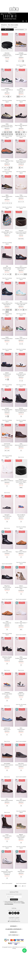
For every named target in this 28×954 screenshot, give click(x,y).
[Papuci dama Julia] (7, 504)
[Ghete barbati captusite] (21, 752)
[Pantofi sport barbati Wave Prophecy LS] (21, 148)
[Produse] (2, 14)
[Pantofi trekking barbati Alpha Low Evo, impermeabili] (21, 255)
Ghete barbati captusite (21, 765)
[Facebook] (10, 913)
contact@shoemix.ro (15, 921)
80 (22, 886)
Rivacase (7, 230)
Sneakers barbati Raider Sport (21, 55)
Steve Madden (7, 763)
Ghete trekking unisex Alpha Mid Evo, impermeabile (7, 303)
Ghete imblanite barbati (7, 800)
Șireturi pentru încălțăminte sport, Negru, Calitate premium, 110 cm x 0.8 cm (7, 55)
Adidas (21, 88)
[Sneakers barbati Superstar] (21, 77)
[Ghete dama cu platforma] (7, 468)
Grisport (7, 372)
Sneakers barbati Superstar (21, 90)
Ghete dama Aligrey (21, 800)
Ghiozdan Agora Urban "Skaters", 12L (7, 232)
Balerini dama (7, 729)
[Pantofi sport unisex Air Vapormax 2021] (7, 859)
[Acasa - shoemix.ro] (14, 9)
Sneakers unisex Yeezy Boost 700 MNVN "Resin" (7, 126)
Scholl (21, 550)
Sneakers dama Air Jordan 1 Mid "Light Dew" (21, 303)
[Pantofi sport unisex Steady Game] (21, 362)
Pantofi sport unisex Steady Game (21, 374)
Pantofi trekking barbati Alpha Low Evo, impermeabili (21, 268)
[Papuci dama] (7, 646)
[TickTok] (15, 913)
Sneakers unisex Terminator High (7, 268)
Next (7, 799)
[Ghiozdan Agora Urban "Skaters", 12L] (7, 220)
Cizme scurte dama (7, 551)
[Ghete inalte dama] (7, 823)
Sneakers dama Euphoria (7, 765)
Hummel (21, 372)
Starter (7, 337)
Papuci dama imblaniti (21, 551)
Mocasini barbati (7, 587)
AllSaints (21, 586)
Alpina (7, 195)
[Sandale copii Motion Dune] (7, 681)
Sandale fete (21, 516)
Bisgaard (21, 834)
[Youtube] (12, 913)
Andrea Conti (7, 728)
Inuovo (7, 834)
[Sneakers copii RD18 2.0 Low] (7, 77)
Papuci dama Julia (7, 516)
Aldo (21, 870)
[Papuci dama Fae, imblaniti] (7, 610)
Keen (21, 124)
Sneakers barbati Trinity (21, 196)
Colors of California (21, 514)
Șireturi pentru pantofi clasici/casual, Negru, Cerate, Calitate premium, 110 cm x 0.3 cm (21, 481)
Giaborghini (7, 514)
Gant (7, 550)
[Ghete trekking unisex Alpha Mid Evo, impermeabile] (7, 291)
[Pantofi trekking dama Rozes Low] (7, 397)
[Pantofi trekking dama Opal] (7, 184)
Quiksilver (21, 692)
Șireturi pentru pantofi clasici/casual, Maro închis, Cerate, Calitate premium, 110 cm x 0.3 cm (21, 232)
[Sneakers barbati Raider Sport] (21, 42)
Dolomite (21, 408)
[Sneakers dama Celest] (7, 433)
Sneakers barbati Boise (7, 338)
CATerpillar (21, 53)
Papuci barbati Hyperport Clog (21, 126)
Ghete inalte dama (7, 836)
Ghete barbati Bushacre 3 (21, 445)
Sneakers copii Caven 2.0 (21, 338)
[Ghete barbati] (21, 859)
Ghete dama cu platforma (7, 480)
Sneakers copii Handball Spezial (21, 659)
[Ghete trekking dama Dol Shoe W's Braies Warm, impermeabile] (21, 397)
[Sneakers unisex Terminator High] (7, 255)
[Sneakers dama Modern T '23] (21, 610)
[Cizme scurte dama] (7, 539)
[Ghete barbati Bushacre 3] (21, 433)
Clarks (21, 443)
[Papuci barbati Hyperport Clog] (21, 113)
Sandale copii (21, 694)
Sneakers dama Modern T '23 (21, 623)
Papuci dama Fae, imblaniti (7, 623)
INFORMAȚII (13, 926)
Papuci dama (7, 658)
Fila (21, 621)
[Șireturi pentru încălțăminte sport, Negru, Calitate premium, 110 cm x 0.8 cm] (7, 42)
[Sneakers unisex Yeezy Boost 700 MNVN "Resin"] (7, 113)
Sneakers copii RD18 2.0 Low (7, 90)
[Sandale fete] (21, 504)
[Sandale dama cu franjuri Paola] (21, 575)
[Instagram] (18, 913)
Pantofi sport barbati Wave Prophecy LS (21, 161)
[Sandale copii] (21, 681)
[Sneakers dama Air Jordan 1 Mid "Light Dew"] (21, 291)
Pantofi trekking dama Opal (7, 197)
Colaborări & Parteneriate (13, 929)
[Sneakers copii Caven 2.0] (21, 326)
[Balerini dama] (7, 717)
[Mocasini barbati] (7, 575)
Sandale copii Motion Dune (7, 694)
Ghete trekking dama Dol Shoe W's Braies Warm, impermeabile (21, 410)
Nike (7, 266)
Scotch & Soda (7, 443)
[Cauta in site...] (26, 21)
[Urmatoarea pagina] (25, 886)
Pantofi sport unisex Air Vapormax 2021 (7, 872)
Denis (21, 728)
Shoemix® (7, 53)
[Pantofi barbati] (21, 717)
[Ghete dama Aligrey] (21, 788)
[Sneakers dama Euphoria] (7, 752)
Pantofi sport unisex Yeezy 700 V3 (7, 161)
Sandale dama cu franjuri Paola (21, 588)
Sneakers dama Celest (7, 445)
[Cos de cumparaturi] (23, 21)
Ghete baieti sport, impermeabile (21, 836)
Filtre (8, 29)
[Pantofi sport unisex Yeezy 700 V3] (7, 148)
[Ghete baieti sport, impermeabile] (21, 823)
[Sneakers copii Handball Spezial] (21, 646)
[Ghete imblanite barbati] (7, 788)
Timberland (7, 692)
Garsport (7, 408)
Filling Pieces (7, 586)
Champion (7, 88)
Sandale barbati (7, 374)
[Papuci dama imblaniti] (21, 539)
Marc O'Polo (7, 479)
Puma (21, 195)
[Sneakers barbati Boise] (7, 326)
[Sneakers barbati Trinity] (21, 184)
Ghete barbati (21, 871)
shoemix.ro (13, 932)
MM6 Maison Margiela (7, 657)
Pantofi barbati (21, 729)
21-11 (21, 266)
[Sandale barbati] (7, 362)
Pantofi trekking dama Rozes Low (7, 410)
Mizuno (21, 159)
